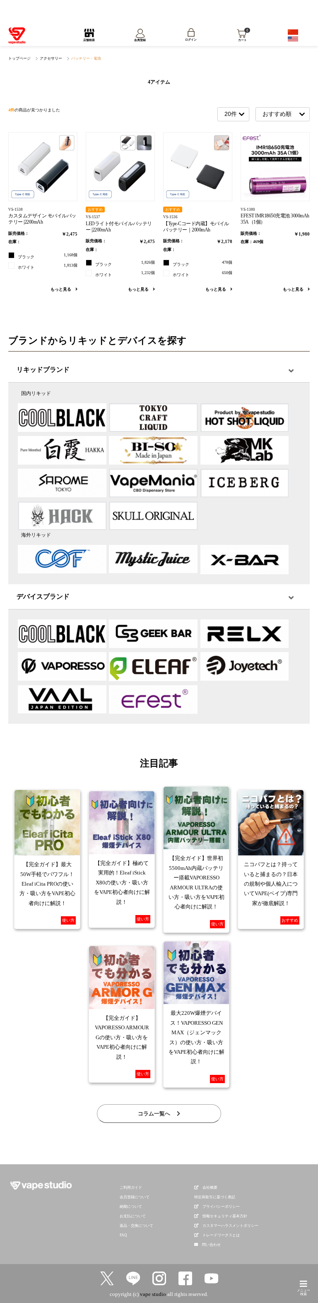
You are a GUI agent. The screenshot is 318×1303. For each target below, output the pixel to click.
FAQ (123, 1235)
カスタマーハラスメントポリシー (230, 1226)
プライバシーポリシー (221, 1206)
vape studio (153, 1294)
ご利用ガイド (131, 1187)
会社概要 (209, 1187)
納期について (131, 1206)
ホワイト (47, 266)
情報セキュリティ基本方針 (224, 1216)
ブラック (47, 256)
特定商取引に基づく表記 (214, 1197)
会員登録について (134, 1197)
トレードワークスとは (221, 1235)
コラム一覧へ (154, 1113)
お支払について (133, 1216)
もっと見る (61, 289)
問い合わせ (211, 1245)
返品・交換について (136, 1226)
